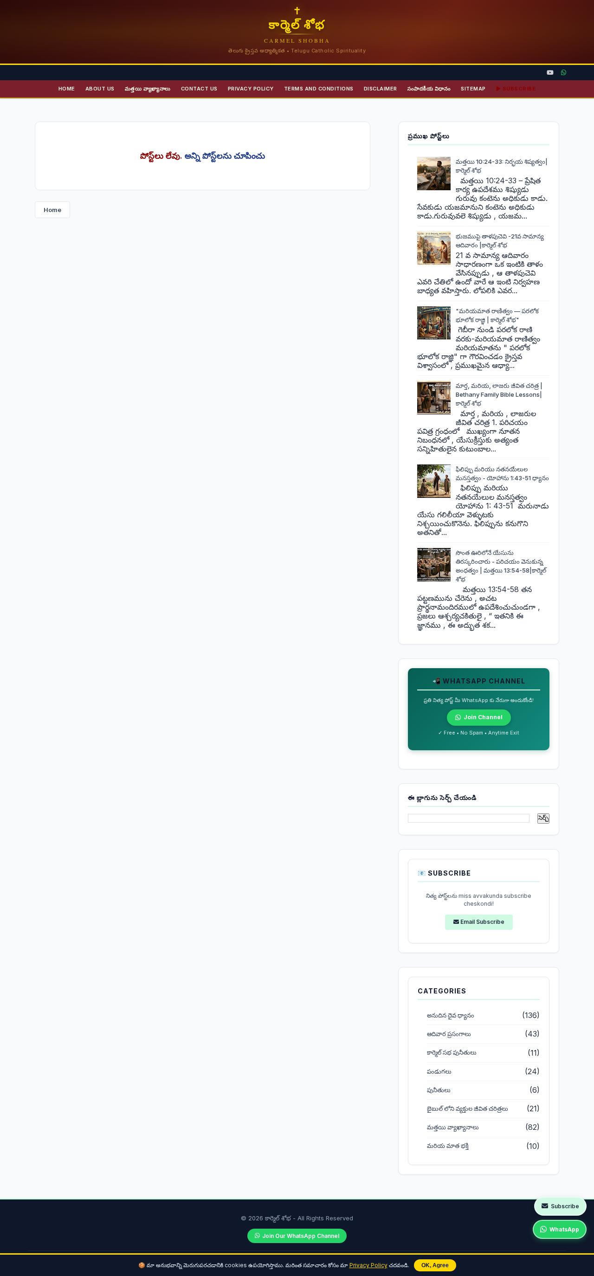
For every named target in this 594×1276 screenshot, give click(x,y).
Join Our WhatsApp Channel (300, 1235)
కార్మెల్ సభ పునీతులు (452, 1052)
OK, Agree (435, 1265)
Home (66, 88)
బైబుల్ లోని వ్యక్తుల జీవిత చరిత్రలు (467, 1108)
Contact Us (199, 88)
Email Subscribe (481, 921)
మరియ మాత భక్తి (448, 1145)
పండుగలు (439, 1071)
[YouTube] (550, 72)
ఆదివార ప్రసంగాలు (449, 1034)
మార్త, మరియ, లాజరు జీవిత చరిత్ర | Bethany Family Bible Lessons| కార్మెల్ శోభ (499, 394)
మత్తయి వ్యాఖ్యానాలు (148, 88)
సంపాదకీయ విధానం (429, 88)
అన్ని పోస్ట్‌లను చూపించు (225, 156)
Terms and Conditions (319, 88)
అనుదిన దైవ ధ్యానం (450, 1015)
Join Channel (483, 717)
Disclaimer (380, 88)
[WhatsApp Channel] (563, 72)
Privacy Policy (368, 1265)
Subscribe (565, 1206)
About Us (100, 88)
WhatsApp (564, 1229)
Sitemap (473, 88)
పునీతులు (439, 1090)
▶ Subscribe (516, 88)
